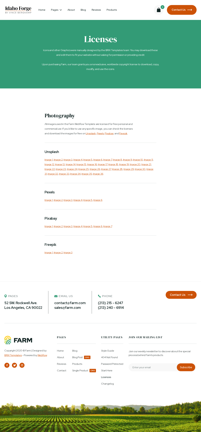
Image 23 (61, 169)
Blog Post (77, 357)
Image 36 (98, 173)
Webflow (42, 355)
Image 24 (72, 169)
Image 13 (60, 164)
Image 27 (106, 169)
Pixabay (109, 133)
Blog (83, 9)
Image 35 (87, 173)
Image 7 (107, 159)
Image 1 (49, 159)
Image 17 (102, 164)
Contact (61, 370)
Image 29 (129, 169)
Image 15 (81, 164)
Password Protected (112, 364)
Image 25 (83, 169)
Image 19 (124, 164)
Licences (106, 377)
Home (41, 9)
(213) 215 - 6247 (110, 303)
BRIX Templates (13, 355)
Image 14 (71, 164)
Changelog (107, 384)
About (71, 9)
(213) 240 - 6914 (111, 307)
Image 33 (64, 173)
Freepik (123, 133)
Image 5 (87, 159)
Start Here (106, 370)
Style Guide (107, 351)
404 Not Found (109, 357)
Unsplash (91, 133)
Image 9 (127, 159)
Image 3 (68, 159)
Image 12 (49, 164)
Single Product (80, 370)
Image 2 (58, 159)
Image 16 (92, 164)
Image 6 (97, 159)
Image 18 (113, 164)
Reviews (96, 9)
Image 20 (135, 164)
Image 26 (95, 169)
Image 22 (50, 169)
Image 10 (138, 159)
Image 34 (75, 173)
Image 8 (117, 159)
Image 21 (146, 164)
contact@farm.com (70, 303)
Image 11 (148, 159)
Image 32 (53, 173)
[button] (56, 10)
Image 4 (77, 159)
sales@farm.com (67, 307)
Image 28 (117, 169)
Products (112, 9)
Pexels (100, 133)
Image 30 (140, 169)
